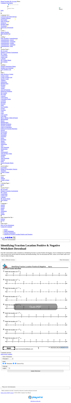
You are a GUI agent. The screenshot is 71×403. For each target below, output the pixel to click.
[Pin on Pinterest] (8, 238)
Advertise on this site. (35, 401)
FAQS (8, 392)
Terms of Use (4, 392)
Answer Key (20, 363)
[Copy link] (14, 238)
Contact (12, 392)
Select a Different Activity (8, 260)
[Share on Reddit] (10, 238)
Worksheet (9, 363)
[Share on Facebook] (6, 238)
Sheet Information (64, 260)
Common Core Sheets (7, 3)
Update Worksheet (35, 371)
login (2, 10)
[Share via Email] (12, 238)
